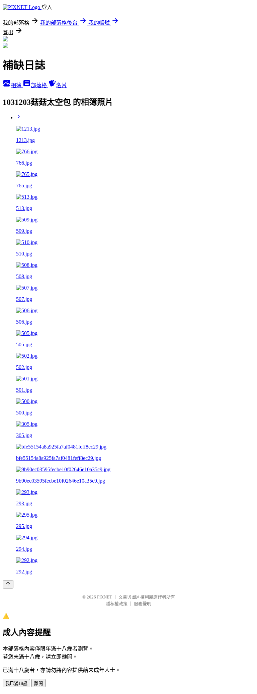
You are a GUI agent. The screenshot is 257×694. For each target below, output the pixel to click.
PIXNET (104, 596)
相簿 (17, 85)
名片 (61, 85)
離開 (38, 683)
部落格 (39, 85)
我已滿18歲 (16, 683)
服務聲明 (142, 603)
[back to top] (8, 584)
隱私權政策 (116, 603)
